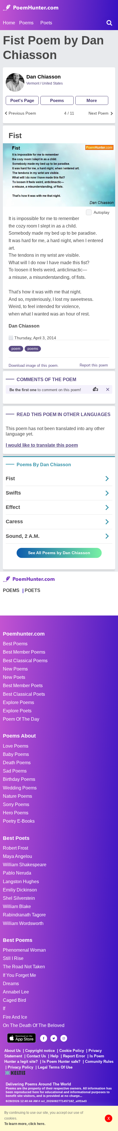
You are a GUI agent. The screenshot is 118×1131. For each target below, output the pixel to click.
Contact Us (36, 1056)
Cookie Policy (71, 1050)
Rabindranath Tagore (24, 914)
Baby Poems (16, 754)
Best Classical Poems (25, 660)
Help (54, 1056)
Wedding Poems (20, 787)
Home (9, 22)
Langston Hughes (21, 881)
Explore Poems (18, 702)
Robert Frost (15, 848)
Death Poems (17, 762)
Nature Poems (17, 796)
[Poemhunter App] (21, 1038)
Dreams (11, 983)
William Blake (17, 906)
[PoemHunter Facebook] (43, 1038)
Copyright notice (40, 1050)
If (4, 1008)
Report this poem (94, 365)
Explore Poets (17, 710)
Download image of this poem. (34, 365)
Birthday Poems (19, 779)
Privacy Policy (20, 1067)
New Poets (14, 677)
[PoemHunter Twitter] (53, 1038)
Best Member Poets (23, 685)
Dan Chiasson (43, 77)
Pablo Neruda (17, 873)
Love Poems (15, 746)
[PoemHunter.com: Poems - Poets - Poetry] (30, 8)
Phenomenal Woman (24, 950)
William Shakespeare (24, 864)
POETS (32, 590)
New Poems (15, 669)
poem (15, 349)
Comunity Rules (99, 1061)
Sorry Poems (16, 804)
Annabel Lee (16, 991)
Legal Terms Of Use (55, 1067)
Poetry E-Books (19, 821)
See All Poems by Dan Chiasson (59, 552)
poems (32, 349)
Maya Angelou (17, 856)
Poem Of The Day (21, 719)
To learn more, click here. (24, 1124)
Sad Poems (15, 771)
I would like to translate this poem (42, 445)
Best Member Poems (24, 652)
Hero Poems (15, 812)
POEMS (11, 590)
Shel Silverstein (19, 898)
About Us (12, 1050)
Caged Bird (14, 1000)
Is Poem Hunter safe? (61, 1061)
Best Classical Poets (24, 694)
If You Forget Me (19, 975)
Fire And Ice (15, 1017)
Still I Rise (13, 958)
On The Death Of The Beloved (33, 1025)
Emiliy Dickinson (20, 889)
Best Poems (15, 643)
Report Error (74, 1056)
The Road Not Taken (24, 966)
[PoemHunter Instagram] (63, 1038)
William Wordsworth (23, 923)
